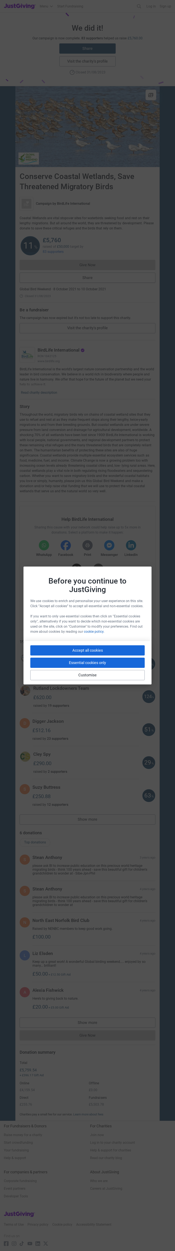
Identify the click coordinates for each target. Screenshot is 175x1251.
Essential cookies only (87, 662)
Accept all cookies (87, 650)
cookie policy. (94, 632)
